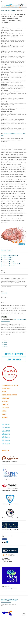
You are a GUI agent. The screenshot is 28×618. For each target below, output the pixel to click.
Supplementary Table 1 (7, 257)
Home (2, 10)
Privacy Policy (4, 600)
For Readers (4, 342)
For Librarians (4, 346)
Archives (7, 10)
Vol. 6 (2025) (13, 10)
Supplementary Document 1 (8, 261)
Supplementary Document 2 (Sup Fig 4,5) (11, 263)
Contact (2, 599)
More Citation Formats (6, 286)
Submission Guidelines (6, 602)
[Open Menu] (1, 1)
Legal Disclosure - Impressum (11, 599)
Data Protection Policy (12, 600)
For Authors (4, 344)
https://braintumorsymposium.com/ (9, 588)
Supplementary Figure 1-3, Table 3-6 (10, 255)
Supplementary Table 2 (7, 259)
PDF (10, 250)
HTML (4, 250)
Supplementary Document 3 (8, 265)
